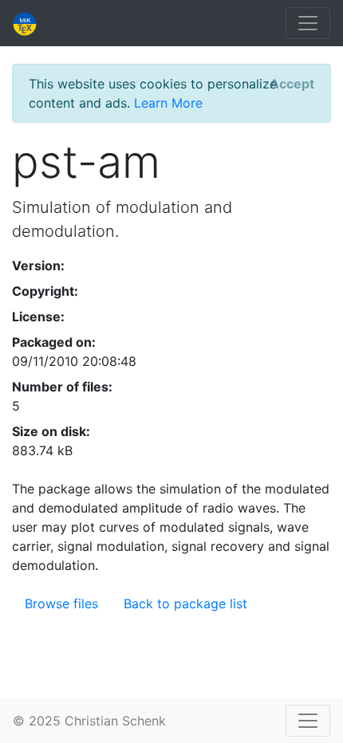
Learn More (168, 103)
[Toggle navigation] (308, 23)
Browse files (61, 603)
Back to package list (185, 603)
